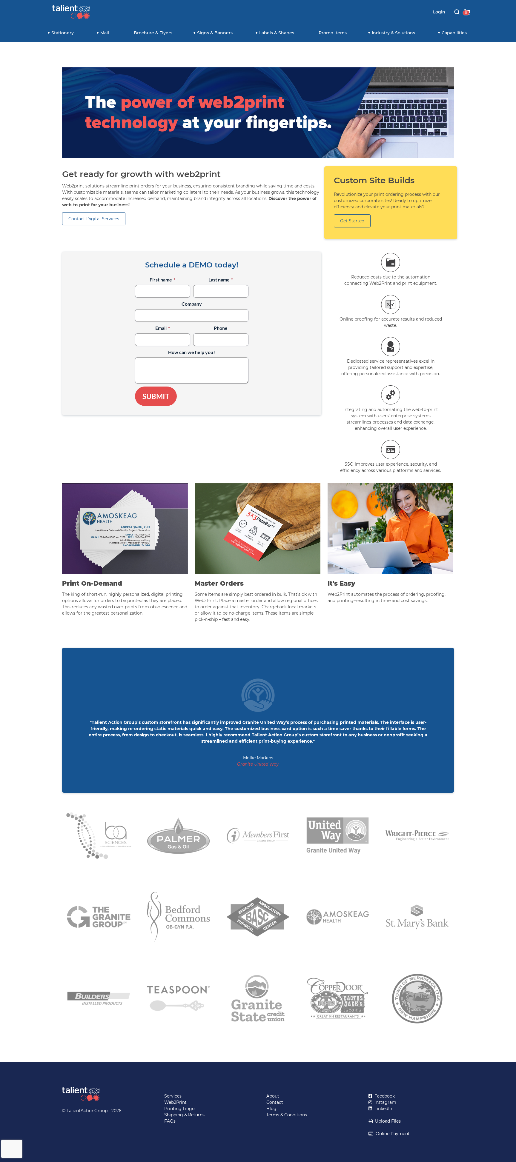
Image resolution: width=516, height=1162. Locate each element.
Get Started (352, 221)
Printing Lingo (179, 1108)
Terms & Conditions (286, 1115)
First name (162, 279)
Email (162, 328)
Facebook (383, 1096)
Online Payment (391, 1133)
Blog (271, 1108)
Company (192, 304)
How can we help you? (191, 352)
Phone (221, 328)
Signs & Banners (215, 33)
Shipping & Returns (184, 1115)
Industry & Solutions (393, 33)
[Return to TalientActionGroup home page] (105, 1094)
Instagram (384, 1102)
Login (439, 12)
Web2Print (175, 1102)
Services (173, 1096)
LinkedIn (382, 1108)
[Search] (457, 12)
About (272, 1096)
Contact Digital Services (93, 218)
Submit (155, 396)
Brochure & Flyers (153, 33)
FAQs (170, 1121)
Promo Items (333, 33)
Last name (220, 279)
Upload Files (387, 1121)
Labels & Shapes (276, 33)
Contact (274, 1102)
